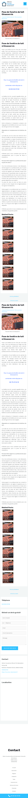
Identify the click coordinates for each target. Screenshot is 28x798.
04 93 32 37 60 (14, 89)
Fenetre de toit (14, 782)
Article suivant (14, 300)
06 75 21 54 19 (14, 382)
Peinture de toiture (14, 785)
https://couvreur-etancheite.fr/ (10, 672)
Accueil (14, 767)
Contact (14, 791)
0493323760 (5, 669)
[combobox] (3, 623)
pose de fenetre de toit (8, 17)
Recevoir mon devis (10, 648)
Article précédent (14, 296)
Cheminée (14, 788)
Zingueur (14, 773)
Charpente (14, 776)
